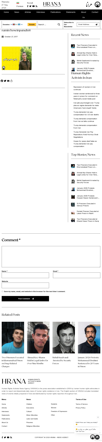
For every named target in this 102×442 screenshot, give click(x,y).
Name (5, 271)
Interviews (40, 12)
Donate (32, 24)
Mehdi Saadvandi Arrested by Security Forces (88, 62)
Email (55, 271)
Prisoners (29, 422)
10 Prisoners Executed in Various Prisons (86, 205)
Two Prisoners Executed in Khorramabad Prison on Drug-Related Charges (87, 46)
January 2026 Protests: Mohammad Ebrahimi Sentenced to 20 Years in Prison (86, 69)
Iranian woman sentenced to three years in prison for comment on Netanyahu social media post (87, 96)
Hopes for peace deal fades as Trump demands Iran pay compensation (85, 143)
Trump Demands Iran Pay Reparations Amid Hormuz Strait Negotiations (86, 134)
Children (29, 404)
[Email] (8, 81)
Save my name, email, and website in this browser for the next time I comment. (34, 291)
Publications (56, 12)
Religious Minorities (33, 426)
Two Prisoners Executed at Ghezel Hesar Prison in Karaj (88, 220)
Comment (11, 240)
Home (6, 12)
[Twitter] (5, 81)
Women (53, 408)
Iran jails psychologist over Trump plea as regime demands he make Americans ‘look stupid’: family (86, 105)
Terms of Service (82, 404)
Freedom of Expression (59, 411)
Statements (70, 12)
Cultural (28, 411)
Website (5, 281)
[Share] (11, 81)
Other (53, 415)
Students (54, 404)
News (16, 12)
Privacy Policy (80, 408)
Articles (28, 12)
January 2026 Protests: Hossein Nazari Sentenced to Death (88, 197)
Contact (95, 12)
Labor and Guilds (32, 419)
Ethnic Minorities (32, 415)
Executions (30, 408)
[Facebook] (1, 81)
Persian (19, 6)
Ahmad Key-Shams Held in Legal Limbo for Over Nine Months (87, 54)
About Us (83, 14)
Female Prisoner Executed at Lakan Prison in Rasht (88, 212)
